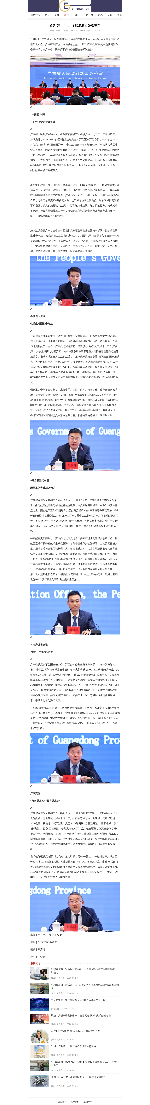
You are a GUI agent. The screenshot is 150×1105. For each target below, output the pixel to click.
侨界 (100, 15)
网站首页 (35, 15)
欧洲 (57, 15)
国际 (76, 15)
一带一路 (88, 15)
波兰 (47, 15)
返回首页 (62, 1101)
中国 (66, 15)
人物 (110, 15)
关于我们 (75, 1101)
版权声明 (87, 1101)
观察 (119, 15)
